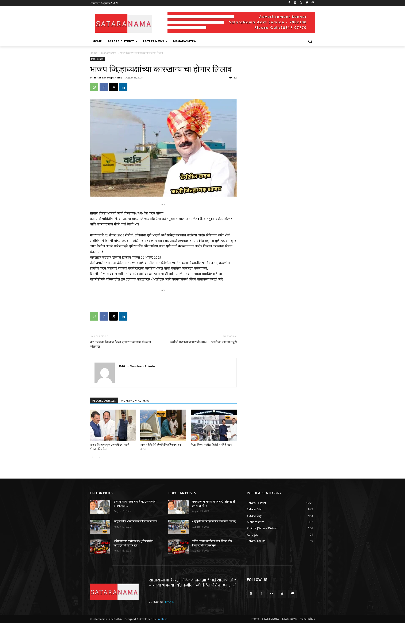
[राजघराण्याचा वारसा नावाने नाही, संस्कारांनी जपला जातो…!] (100, 507)
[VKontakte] (292, 594)
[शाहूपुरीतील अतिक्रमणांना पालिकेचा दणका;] (100, 527)
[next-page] (99, 457)
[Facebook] (289, 3)
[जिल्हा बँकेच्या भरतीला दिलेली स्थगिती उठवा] (214, 425)
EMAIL (169, 602)
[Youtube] (312, 3)
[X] (301, 3)
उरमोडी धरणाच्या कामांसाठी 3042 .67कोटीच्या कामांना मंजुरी (203, 342)
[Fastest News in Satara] (123, 23)
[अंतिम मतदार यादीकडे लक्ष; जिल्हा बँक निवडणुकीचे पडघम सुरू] (100, 546)
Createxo (162, 619)
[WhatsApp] (94, 87)
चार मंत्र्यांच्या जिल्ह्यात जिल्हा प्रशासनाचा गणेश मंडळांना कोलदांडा (120, 344)
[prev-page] (92, 457)
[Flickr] (271, 594)
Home (93, 53)
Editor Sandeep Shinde (108, 77)
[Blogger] (251, 594)
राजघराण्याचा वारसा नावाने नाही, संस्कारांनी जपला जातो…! (135, 503)
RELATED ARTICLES (104, 400)
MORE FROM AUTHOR (135, 400)
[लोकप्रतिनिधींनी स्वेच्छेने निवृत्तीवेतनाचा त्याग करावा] (163, 425)
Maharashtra (108, 53)
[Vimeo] (306, 3)
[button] (310, 41)
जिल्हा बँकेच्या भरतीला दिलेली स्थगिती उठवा (211, 444)
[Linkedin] (123, 87)
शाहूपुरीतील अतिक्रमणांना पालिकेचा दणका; (136, 521)
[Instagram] (295, 3)
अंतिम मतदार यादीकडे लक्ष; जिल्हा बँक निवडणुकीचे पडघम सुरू (133, 543)
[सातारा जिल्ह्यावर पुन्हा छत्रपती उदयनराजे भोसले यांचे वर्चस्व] (113, 425)
